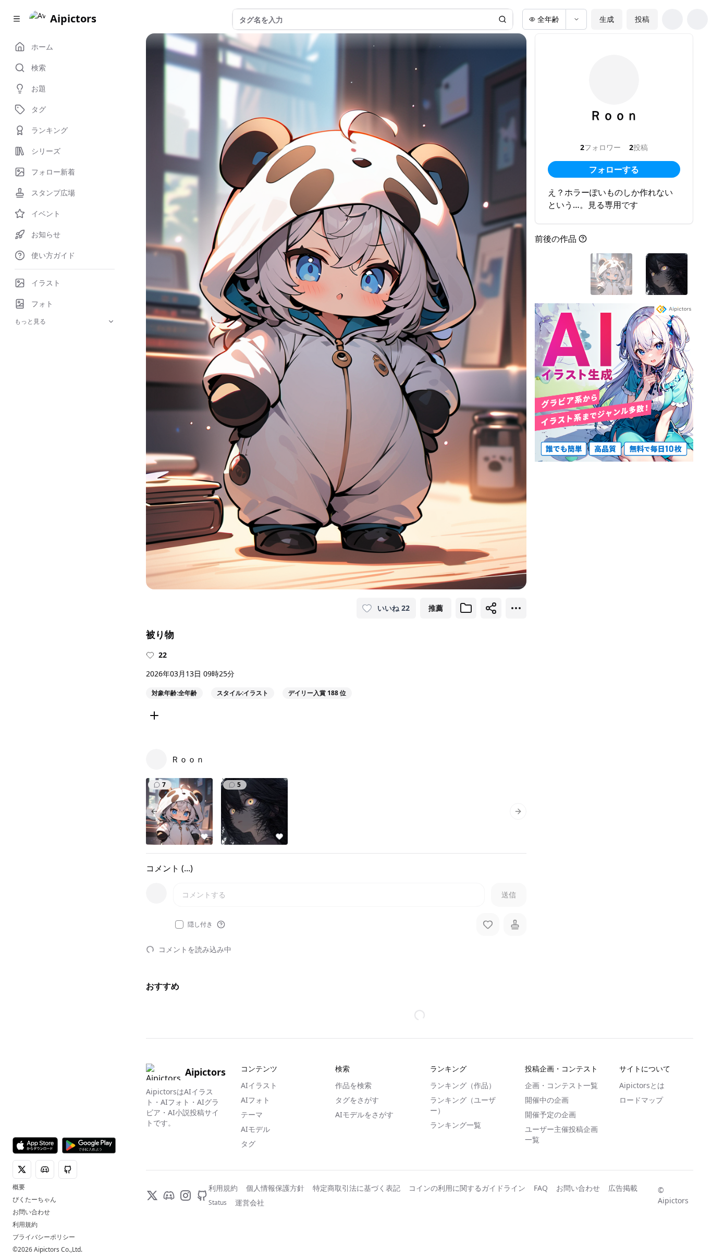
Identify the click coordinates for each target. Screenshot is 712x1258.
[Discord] (169, 1195)
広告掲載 (622, 1188)
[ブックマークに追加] (466, 608)
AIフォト (255, 1100)
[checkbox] (179, 924)
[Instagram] (185, 1195)
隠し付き (200, 924)
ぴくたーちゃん (34, 1199)
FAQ (541, 1188)
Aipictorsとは (642, 1085)
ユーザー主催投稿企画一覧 (561, 1134)
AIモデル (255, 1129)
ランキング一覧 (455, 1125)
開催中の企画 (547, 1100)
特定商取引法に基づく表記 (356, 1188)
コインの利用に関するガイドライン (467, 1188)
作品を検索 (353, 1085)
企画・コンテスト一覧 (561, 1085)
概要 (19, 1187)
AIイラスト (259, 1085)
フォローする (614, 169)
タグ (248, 1144)
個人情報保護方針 (275, 1188)
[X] (152, 1195)
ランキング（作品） (463, 1085)
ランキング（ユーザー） (463, 1105)
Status (217, 1203)
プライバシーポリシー (44, 1237)
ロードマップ (641, 1100)
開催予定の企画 (550, 1114)
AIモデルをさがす (364, 1114)
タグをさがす (357, 1100)
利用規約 (25, 1224)
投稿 (642, 19)
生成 (606, 19)
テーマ (252, 1114)
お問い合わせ (31, 1212)
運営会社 (249, 1202)
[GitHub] (202, 1195)
